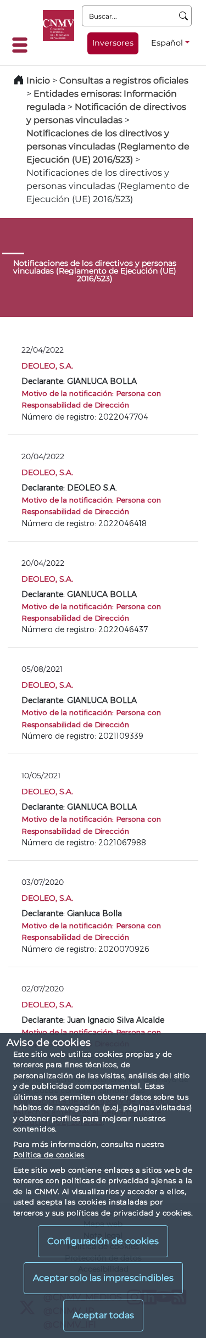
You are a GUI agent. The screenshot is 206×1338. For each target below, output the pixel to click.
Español (167, 43)
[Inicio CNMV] (58, 25)
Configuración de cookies (103, 1241)
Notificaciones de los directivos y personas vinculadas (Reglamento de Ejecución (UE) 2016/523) (108, 146)
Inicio (38, 80)
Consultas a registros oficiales (123, 80)
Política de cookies (49, 1154)
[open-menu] (23, 45)
